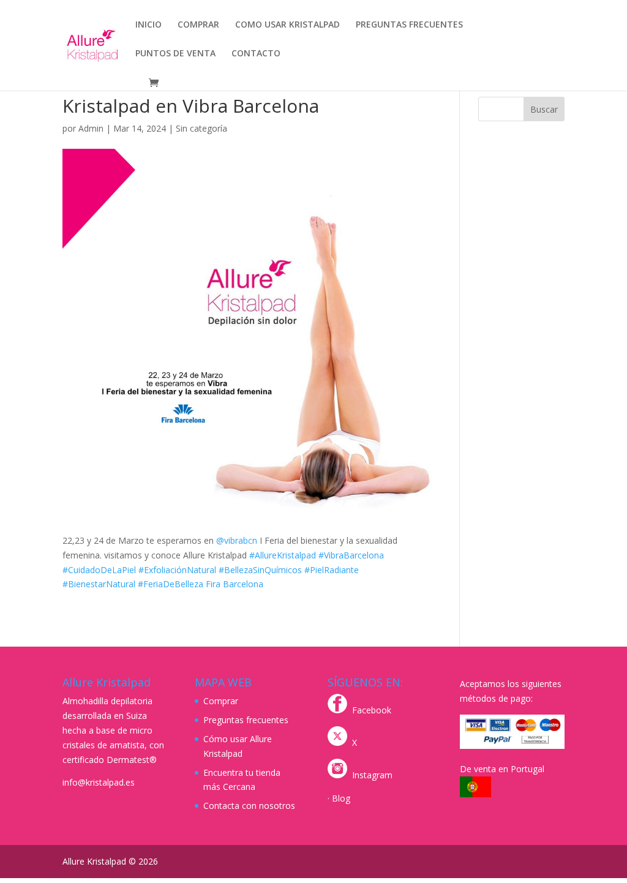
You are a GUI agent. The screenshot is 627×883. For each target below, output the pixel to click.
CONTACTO (255, 54)
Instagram (372, 775)
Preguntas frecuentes (245, 720)
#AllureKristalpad (282, 555)
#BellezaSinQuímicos (260, 570)
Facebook (371, 710)
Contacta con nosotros (249, 805)
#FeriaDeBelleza (170, 584)
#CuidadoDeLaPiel (99, 570)
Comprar (220, 701)
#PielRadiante (331, 570)
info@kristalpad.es (98, 782)
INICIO (148, 25)
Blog (341, 798)
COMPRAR (198, 25)
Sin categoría (201, 128)
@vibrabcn (236, 540)
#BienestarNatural (98, 584)
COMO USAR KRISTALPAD (287, 25)
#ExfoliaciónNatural (177, 570)
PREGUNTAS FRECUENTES (409, 25)
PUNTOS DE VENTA (175, 54)
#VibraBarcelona (351, 555)
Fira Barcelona (234, 584)
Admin (90, 128)
